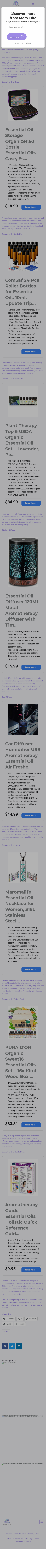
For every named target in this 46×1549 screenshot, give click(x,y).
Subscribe (15, 37)
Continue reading (23, 43)
